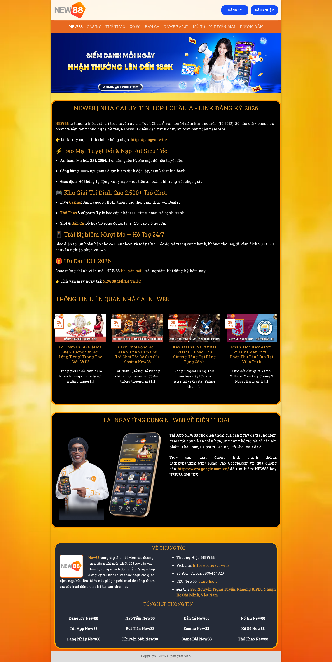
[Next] (277, 356)
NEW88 (76, 26)
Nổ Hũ (199, 26)
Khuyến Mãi (222, 26)
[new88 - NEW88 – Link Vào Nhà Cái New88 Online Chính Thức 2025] (76, 10)
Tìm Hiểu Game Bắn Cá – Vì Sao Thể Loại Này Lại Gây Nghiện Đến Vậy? (251, 352)
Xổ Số (135, 26)
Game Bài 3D (176, 26)
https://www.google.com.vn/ (203, 468)
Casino (94, 26)
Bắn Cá (152, 26)
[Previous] (54, 356)
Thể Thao (115, 26)
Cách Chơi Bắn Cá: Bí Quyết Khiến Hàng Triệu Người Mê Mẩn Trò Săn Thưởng (194, 354)
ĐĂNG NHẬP (264, 10)
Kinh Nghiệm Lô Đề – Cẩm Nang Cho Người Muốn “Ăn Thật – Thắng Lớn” (137, 354)
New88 (93, 557)
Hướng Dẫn (251, 26)
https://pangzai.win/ (149, 139)
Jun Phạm (207, 581)
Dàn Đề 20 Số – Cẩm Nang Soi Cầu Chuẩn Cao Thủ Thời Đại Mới (80, 352)
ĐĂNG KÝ (235, 10)
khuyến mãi (132, 270)
